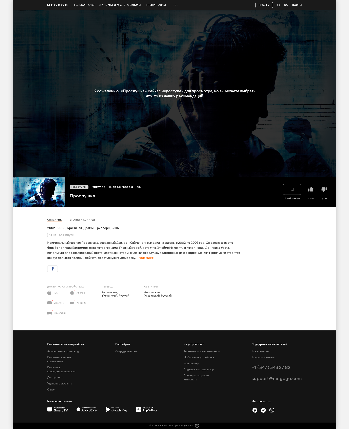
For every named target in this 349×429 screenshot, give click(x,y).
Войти (297, 5)
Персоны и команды (82, 219)
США (115, 228)
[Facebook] (255, 410)
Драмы (88, 228)
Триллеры (102, 228)
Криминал (74, 228)
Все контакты (260, 351)
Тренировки (155, 5)
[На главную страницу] (57, 5)
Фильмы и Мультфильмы (120, 5)
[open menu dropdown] (175, 5)
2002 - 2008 (56, 228)
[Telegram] (263, 410)
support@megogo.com (277, 378)
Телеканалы (84, 5)
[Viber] (272, 410)
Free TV (264, 5)
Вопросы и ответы (263, 357)
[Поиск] (278, 5)
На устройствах (194, 344)
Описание (54, 219)
